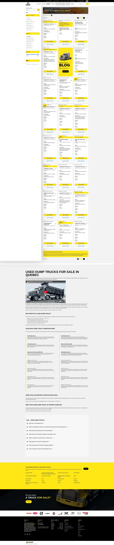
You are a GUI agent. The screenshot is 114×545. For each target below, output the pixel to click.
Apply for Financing (50, 44)
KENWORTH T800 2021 (64, 108)
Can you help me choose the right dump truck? (40, 448)
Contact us (29, 501)
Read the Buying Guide (80, 255)
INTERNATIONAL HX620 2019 (47, 224)
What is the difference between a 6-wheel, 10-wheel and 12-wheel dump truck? (48, 426)
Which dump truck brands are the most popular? (41, 430)
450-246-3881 (40, 523)
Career (79, 532)
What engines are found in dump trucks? (39, 441)
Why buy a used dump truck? (36, 423)
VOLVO (59, 482)
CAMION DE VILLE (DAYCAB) (63, 472)
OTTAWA (59, 480)
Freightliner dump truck (31, 360)
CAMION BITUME (29, 472)
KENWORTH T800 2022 (49, 79)
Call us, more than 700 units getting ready (53, 252)
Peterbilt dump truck (31, 376)
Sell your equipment (81, 526)
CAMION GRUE (76, 472)
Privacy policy (80, 535)
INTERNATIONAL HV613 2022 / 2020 (79, 23)
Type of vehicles (45, 15)
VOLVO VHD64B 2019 (64, 225)
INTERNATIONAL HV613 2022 (79, 50)
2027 (38, 55)
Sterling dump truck (65, 376)
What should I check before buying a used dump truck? (42, 434)
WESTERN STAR (77, 482)
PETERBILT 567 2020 (48, 168)
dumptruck (49, 11)
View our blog (65, 71)
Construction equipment (48, 4)
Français (79, 534)
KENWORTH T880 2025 (49, 24)
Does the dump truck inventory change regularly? (41, 445)
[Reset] (39, 12)
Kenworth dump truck (31, 368)
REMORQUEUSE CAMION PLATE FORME (32, 483)
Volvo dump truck (30, 384)
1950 (27, 55)
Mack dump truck (64, 368)
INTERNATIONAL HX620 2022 (63, 80)
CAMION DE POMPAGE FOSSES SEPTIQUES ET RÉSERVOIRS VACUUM (49, 473)
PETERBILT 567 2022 (48, 51)
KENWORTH (28, 480)
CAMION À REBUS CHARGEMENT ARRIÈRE (64, 476)
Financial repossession (81, 529)
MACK (43, 480)
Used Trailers (66, 524)
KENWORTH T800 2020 (64, 166)
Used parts (66, 529)
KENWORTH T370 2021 (49, 137)
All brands (29, 36)
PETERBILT (76, 480)
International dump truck (66, 360)
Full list (86, 468)
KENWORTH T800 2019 (80, 194)
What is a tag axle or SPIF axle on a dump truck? (40, 437)
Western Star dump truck (66, 384)
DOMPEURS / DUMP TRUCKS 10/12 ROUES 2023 (64, 29)
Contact (79, 524)
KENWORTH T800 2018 (80, 223)
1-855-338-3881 (80, 1)
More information (50, 41)
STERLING (43, 482)
